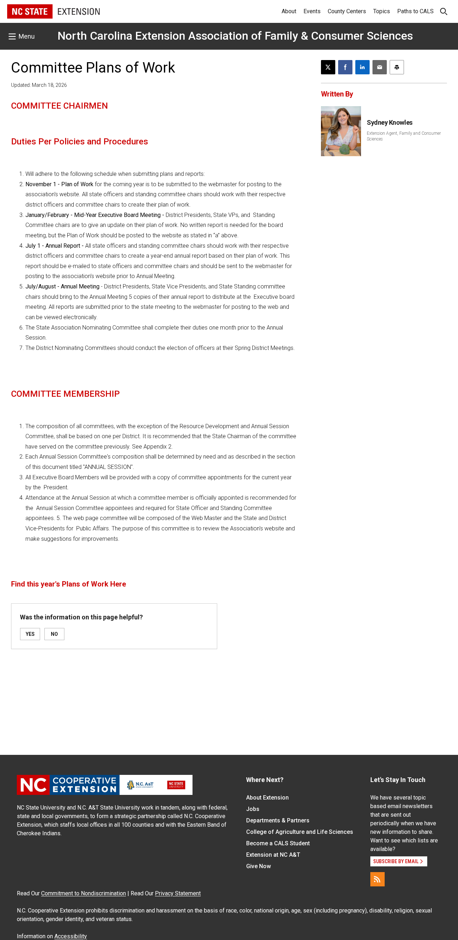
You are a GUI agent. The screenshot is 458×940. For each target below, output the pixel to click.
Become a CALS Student (278, 843)
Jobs (252, 809)
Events (312, 11)
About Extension (267, 797)
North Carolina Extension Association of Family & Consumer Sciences (235, 36)
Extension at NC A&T (273, 854)
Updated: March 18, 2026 (39, 85)
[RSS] (377, 879)
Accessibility (70, 936)
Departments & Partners (278, 820)
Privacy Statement (178, 893)
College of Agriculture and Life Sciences (299, 831)
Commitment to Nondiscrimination (83, 893)
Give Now (258, 866)
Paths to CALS (415, 11)
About (289, 11)
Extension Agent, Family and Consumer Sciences (404, 136)
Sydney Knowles (390, 122)
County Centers (347, 11)
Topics (381, 11)
